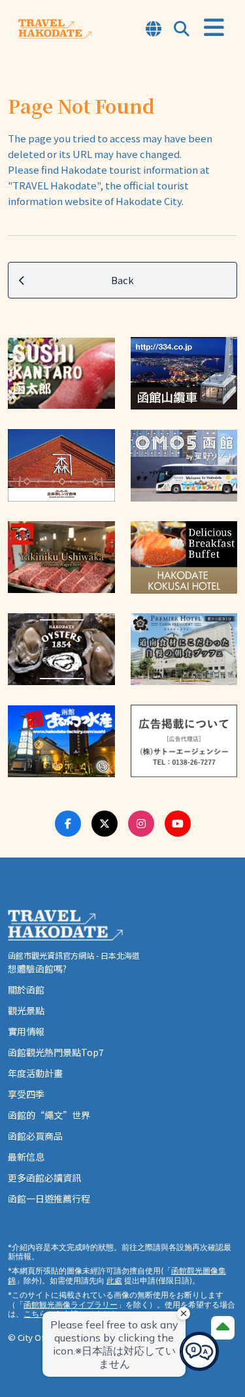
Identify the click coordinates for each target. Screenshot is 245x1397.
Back (122, 280)
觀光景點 (26, 1010)
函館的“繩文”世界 (49, 1114)
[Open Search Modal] (181, 30)
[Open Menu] (214, 28)
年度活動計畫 (35, 1073)
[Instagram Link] (141, 824)
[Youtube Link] (178, 824)
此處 (114, 1280)
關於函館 (26, 989)
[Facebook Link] (68, 824)
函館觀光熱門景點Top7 (56, 1052)
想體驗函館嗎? (37, 968)
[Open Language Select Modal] (153, 30)
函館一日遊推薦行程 (49, 1198)
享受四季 (26, 1093)
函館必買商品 (35, 1135)
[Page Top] (223, 1328)
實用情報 (26, 1031)
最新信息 (26, 1156)
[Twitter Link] (104, 824)
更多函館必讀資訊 (44, 1177)
